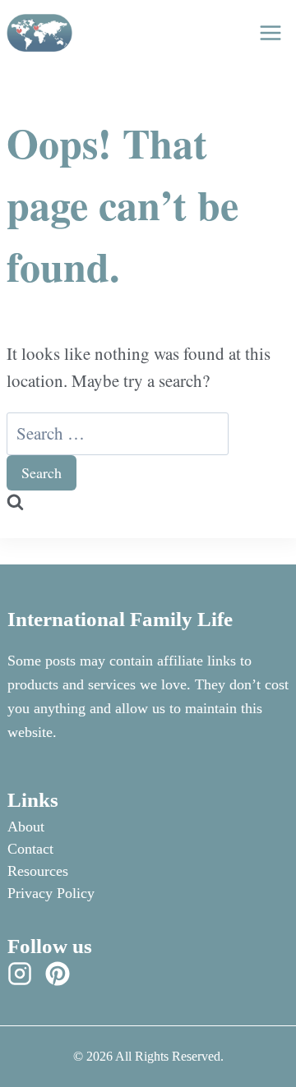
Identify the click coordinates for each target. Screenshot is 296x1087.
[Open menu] (270, 32)
